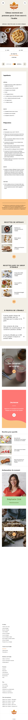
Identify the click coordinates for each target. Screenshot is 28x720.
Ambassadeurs (5, 662)
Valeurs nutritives (6, 658)
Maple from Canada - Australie (8, 701)
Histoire (4, 668)
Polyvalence (5, 652)
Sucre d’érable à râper (7, 636)
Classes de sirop (5, 626)
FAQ (3, 677)
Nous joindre (5, 685)
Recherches (5, 675)
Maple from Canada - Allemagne (9, 699)
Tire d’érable (5, 631)
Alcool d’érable (5, 640)
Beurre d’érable (5, 629)
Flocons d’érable (6, 633)
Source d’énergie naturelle (8, 660)
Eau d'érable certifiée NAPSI (8, 638)
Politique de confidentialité (8, 689)
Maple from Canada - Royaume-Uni (9, 706)
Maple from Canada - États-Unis (9, 704)
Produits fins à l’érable (7, 641)
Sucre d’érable (14, 55)
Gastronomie (5, 650)
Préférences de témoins (7, 692)
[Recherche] (25, 3)
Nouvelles (4, 687)
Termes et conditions (7, 690)
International (5, 672)
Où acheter (4, 684)
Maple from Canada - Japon (8, 702)
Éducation (4, 670)
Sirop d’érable (5, 628)
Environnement (5, 674)
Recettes (4, 648)
